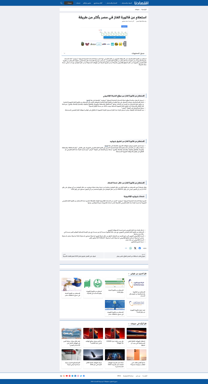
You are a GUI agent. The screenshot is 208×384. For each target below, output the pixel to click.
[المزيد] (126, 248)
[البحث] (61, 3)
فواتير (133, 274)
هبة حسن (139, 21)
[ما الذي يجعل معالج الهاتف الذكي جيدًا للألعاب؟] (93, 337)
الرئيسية (143, 9)
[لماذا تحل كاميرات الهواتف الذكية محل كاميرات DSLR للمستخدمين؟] (115, 359)
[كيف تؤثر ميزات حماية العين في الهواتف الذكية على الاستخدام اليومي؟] (71, 337)
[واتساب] (130, 248)
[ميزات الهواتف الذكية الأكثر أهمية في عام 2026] (93, 359)
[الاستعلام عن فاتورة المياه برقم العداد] (115, 288)
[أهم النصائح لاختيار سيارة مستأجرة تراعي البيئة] (71, 359)
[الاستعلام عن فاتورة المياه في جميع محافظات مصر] (71, 288)
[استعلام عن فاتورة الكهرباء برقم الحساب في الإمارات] (93, 288)
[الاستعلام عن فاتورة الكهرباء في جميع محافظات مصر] (115, 308)
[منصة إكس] (135, 248)
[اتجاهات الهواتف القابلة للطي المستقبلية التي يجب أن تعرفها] (136, 337)
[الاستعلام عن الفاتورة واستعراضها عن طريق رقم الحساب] (136, 288)
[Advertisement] (104, 78)
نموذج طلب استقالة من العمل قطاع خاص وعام (131, 256)
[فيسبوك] (139, 248)
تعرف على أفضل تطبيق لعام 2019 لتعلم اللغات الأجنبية (79, 256)
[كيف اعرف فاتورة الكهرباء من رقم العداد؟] (136, 308)
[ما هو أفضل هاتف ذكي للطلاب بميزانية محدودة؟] (136, 359)
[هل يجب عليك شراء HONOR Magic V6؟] (115, 337)
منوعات (137, 9)
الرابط (88, 100)
